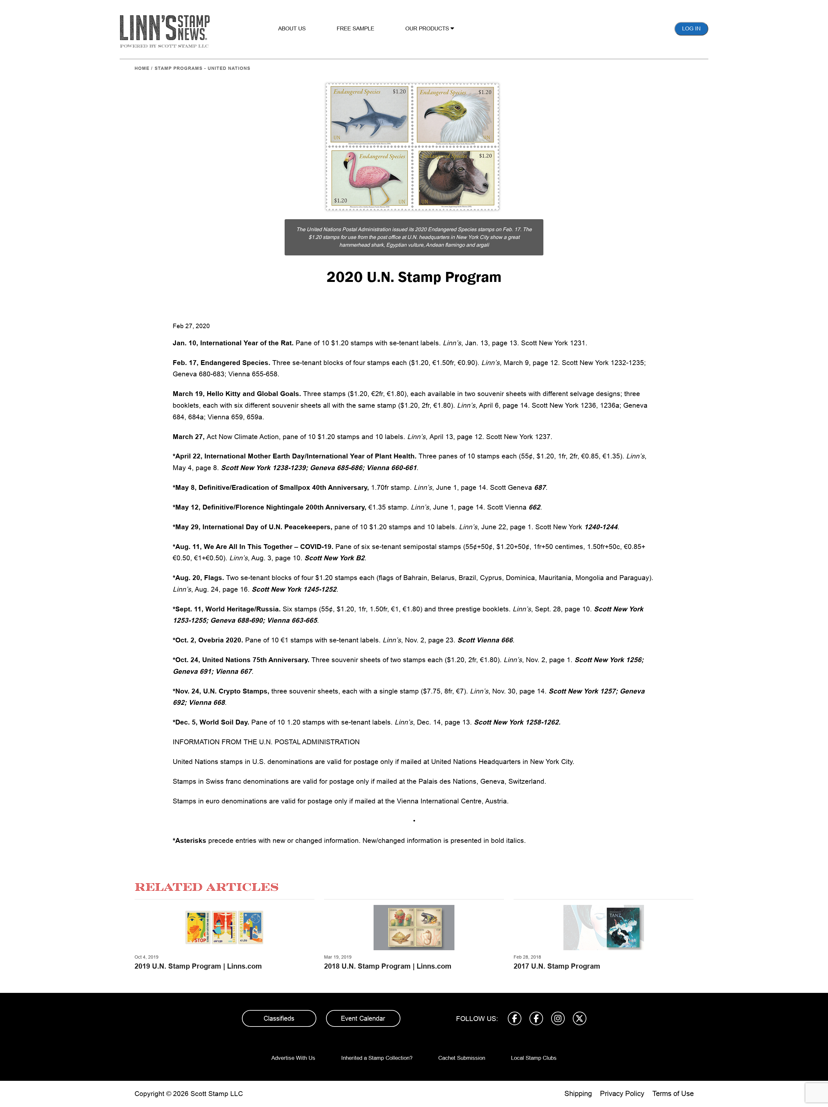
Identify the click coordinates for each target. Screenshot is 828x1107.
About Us (292, 29)
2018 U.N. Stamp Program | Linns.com (388, 966)
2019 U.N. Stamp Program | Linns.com (198, 966)
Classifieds (279, 1018)
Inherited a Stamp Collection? (376, 1058)
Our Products (428, 29)
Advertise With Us (293, 1058)
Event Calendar (363, 1018)
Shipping (578, 1094)
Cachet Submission (461, 1058)
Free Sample (355, 29)
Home (142, 68)
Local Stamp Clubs (534, 1058)
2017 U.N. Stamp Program (557, 966)
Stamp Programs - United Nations (202, 68)
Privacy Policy (622, 1094)
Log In (691, 29)
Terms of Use (673, 1094)
